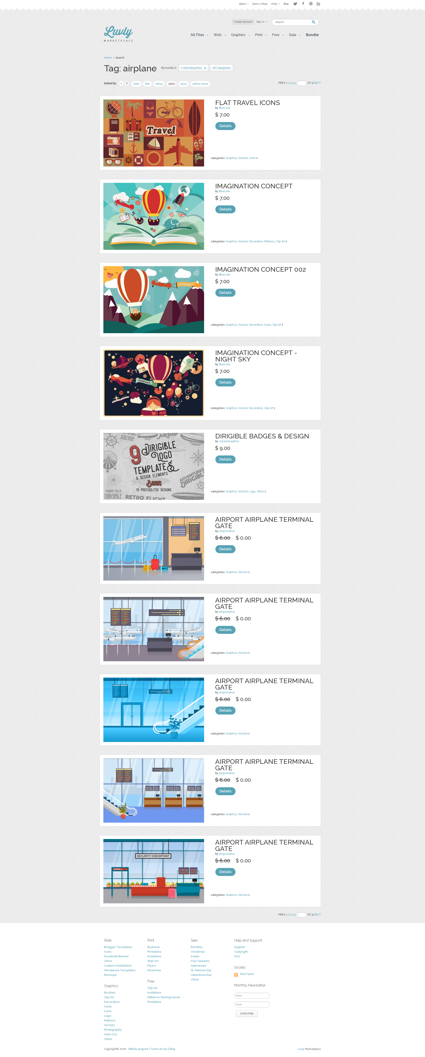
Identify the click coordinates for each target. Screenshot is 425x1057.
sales (171, 83)
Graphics (231, 158)
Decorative (256, 241)
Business (153, 947)
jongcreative (227, 531)
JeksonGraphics (229, 441)
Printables (154, 951)
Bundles (197, 947)
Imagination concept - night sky (256, 356)
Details (225, 126)
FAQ (237, 956)
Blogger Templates (118, 947)
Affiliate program (138, 1049)
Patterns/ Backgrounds (163, 997)
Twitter (295, 3)
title (147, 83)
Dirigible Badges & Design (262, 436)
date (136, 83)
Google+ (319, 4)
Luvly (301, 1049)
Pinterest (311, 3)
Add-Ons (110, 1034)
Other (260, 491)
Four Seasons (200, 961)
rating (159, 83)
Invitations (154, 956)
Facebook (303, 4)
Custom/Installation (117, 965)
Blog (172, 1049)
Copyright (241, 951)
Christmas (198, 951)
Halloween (198, 965)
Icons (252, 158)
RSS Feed (247, 974)
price (183, 83)
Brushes (109, 992)
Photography (113, 1029)
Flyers (151, 965)
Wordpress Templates (119, 970)
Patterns (269, 241)
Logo (252, 491)
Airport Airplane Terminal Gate (264, 523)
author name (200, 83)
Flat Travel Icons (247, 103)
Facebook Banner (116, 956)
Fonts (107, 1006)
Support (239, 947)
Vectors (243, 158)
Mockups (110, 975)
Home (108, 57)
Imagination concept (254, 186)
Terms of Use (159, 1049)
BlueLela (224, 107)
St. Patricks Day (201, 970)
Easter (195, 956)
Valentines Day (201, 975)
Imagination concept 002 (260, 269)
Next (317, 82)
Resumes (154, 970)
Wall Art (152, 961)
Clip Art (280, 241)
